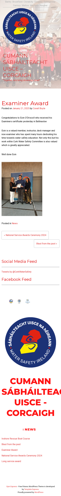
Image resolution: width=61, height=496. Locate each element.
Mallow (25, 5)
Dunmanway (49, 1)
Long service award (11, 461)
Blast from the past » (46, 243)
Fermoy (17, 5)
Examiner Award (9, 450)
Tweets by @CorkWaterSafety (16, 271)
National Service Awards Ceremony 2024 (22, 455)
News (15, 223)
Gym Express (11, 486)
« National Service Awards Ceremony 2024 (25, 235)
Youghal (43, 5)
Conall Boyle (39, 108)
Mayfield (34, 5)
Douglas (38, 1)
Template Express (31, 489)
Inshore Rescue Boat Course (16, 438)
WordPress (38, 492)
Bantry (8, 1)
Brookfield (17, 1)
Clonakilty (28, 1)
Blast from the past (11, 444)
